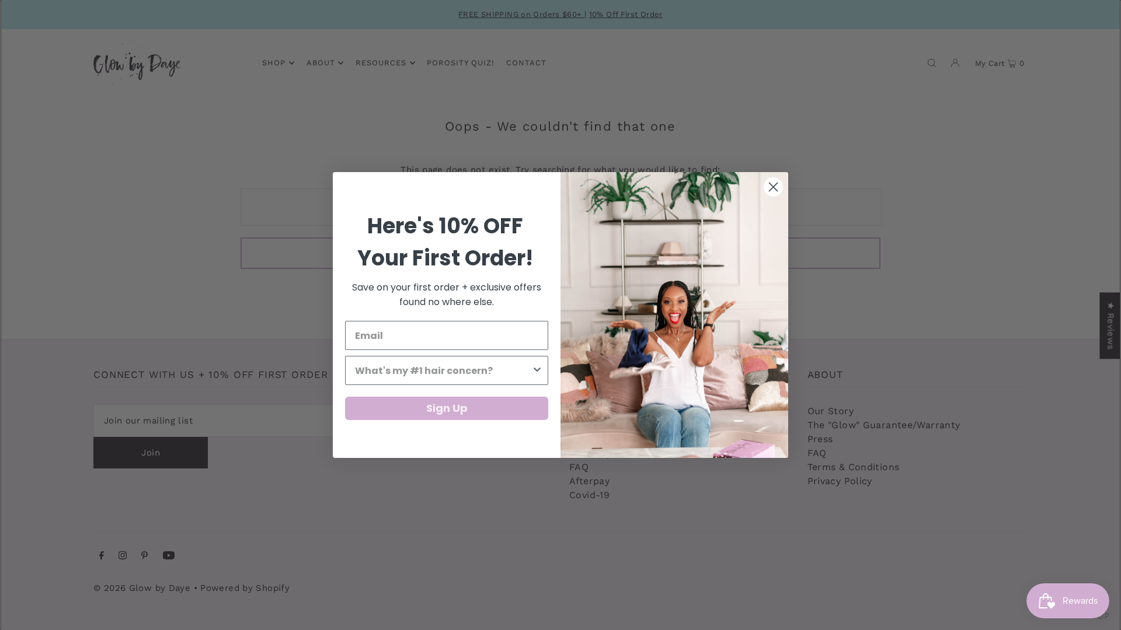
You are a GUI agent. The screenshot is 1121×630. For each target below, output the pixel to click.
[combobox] (443, 370)
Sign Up (447, 408)
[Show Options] (537, 370)
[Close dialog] (773, 187)
